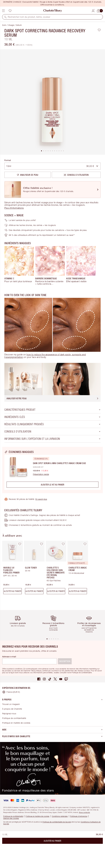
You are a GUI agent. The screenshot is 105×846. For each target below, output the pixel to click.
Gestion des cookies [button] (11, 818)
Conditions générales (60, 816)
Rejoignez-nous (9, 713)
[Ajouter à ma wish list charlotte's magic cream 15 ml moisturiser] (85, 544)
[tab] (41, 150)
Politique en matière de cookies (16, 723)
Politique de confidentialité (14, 718)
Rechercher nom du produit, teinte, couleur (29, 17)
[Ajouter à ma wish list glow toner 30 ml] (41, 544)
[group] (19, 265)
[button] (5, 16)
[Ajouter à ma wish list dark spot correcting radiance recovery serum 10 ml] (99, 30)
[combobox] (52, 166)
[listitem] (52, 102)
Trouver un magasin (11, 704)
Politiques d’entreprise (78, 816)
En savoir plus (41, 499)
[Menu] (3, 10)
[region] (52, 470)
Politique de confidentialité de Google (57, 822)
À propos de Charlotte (12, 709)
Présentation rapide (41, 474)
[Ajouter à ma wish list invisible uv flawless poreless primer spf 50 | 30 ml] (20, 544)
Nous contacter (84, 812)
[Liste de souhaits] (10, 10)
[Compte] (93, 10)
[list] (52, 102)
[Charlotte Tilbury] (52, 10)
